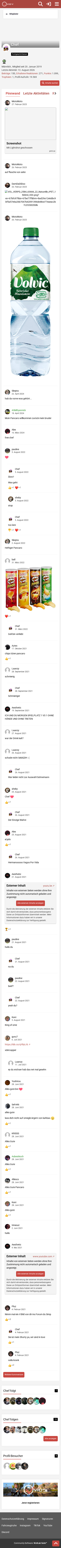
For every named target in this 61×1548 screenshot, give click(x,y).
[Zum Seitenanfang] (55, 1543)
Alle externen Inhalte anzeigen (30, 903)
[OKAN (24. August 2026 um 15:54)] (19, 1466)
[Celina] (25, 1430)
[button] (49, 83)
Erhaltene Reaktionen (27, 73)
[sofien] (7, 1401)
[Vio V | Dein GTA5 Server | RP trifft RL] (7, 4)
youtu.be (47, 885)
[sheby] (30, 1401)
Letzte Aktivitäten (36, 93)
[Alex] (42, 1401)
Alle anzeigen (50, 1438)
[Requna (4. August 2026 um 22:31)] (25, 1466)
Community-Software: (30, 1543)
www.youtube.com (42, 1256)
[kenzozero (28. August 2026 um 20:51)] (7, 1466)
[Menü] (57, 4)
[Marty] (13, 1401)
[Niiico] (25, 1401)
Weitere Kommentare (14, 1374)
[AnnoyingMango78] (13, 1430)
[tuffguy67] (19, 1401)
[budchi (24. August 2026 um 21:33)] (13, 1466)
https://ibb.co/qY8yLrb (16, 1044)
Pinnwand (13, 93)
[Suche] (40, 4)
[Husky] (19, 1430)
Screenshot (14, 143)
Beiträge (6, 73)
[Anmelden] (48, 4)
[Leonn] (36, 1401)
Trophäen (6, 77)
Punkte (47, 73)
